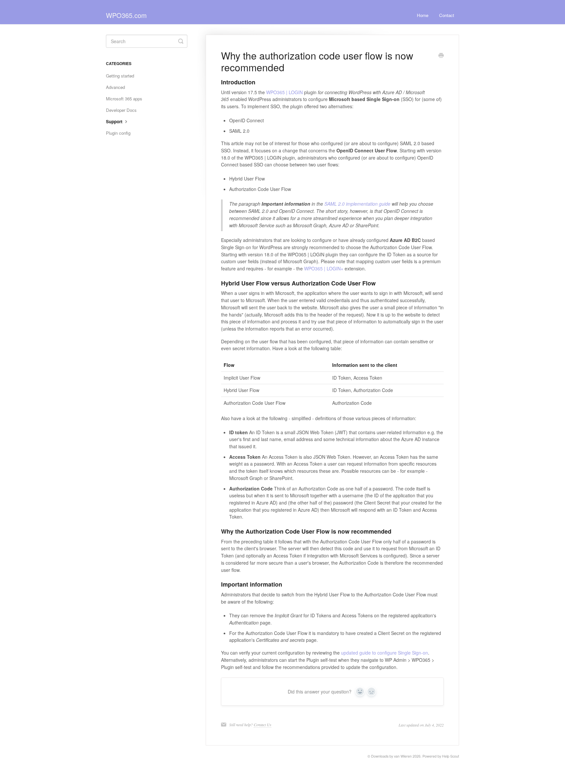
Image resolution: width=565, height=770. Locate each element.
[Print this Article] (441, 56)
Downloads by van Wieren (391, 756)
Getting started (120, 76)
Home (422, 15)
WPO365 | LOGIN (284, 92)
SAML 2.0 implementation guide (357, 203)
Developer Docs (121, 110)
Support (115, 121)
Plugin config (118, 133)
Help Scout (450, 756)
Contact (446, 15)
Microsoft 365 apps (124, 98)
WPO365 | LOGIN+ (323, 268)
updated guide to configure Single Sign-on (384, 652)
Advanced (115, 87)
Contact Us (262, 724)
